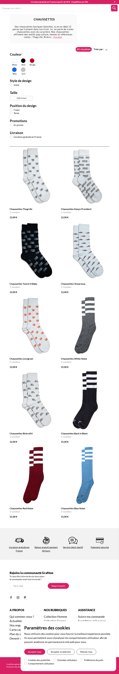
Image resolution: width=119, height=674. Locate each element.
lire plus (57, 37)
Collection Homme (55, 616)
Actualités (16, 621)
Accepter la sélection (61, 651)
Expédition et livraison (92, 621)
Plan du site (17, 634)
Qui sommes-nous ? (22, 616)
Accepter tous (34, 651)
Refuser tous (86, 651)
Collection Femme (55, 621)
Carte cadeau (18, 629)
